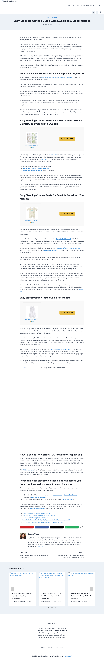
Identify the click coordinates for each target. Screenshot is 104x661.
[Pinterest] (93, 12)
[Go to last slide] (12, 589)
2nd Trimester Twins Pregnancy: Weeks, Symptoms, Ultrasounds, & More (71, 555)
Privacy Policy (58, 647)
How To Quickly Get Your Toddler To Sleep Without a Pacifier (81, 595)
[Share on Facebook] (42, 527)
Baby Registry (77, 5)
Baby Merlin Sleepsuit (50, 250)
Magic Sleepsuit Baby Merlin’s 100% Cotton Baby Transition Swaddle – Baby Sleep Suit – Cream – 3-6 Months (32, 220)
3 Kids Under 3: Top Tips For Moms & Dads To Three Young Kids (51, 595)
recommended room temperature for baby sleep (57, 77)
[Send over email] (72, 527)
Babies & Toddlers (89, 5)
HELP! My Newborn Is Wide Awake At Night (37, 513)
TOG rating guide (28, 470)
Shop (98, 5)
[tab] (48, 607)
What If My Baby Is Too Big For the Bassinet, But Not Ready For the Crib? (46, 520)
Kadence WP (68, 656)
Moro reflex (45, 159)
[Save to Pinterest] (27, 527)
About (43, 647)
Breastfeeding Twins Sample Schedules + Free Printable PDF (35, 555)
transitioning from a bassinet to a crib (68, 248)
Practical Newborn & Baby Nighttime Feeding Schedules (22, 595)
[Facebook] (97, 12)
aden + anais (57, 495)
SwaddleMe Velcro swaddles (32, 170)
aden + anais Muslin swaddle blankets (36, 168)
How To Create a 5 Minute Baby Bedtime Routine (39, 515)
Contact (49, 647)
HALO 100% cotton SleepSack (60, 349)
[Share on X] (57, 527)
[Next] (91, 589)
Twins (69, 5)
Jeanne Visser (48, 24)
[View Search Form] (100, 12)
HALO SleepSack (67, 499)
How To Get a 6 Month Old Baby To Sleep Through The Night (43, 522)
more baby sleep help (37, 508)
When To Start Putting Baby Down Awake (36, 518)
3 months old (52, 155)
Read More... (41, 546)
